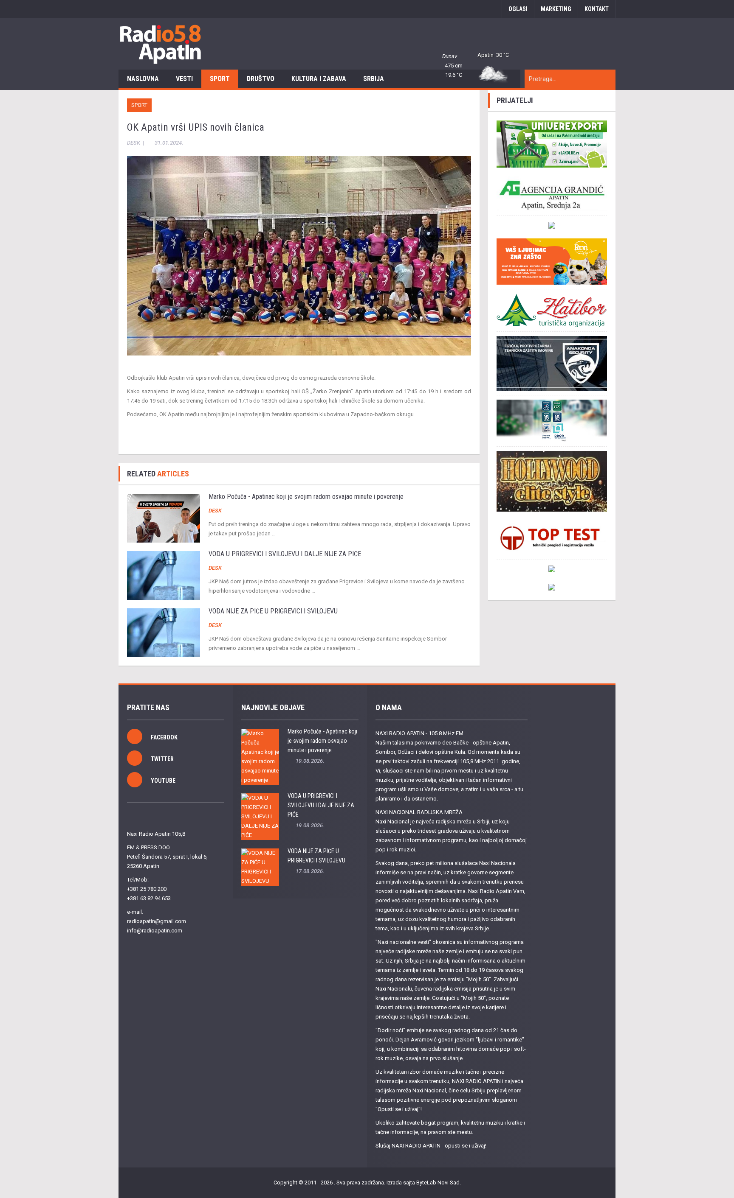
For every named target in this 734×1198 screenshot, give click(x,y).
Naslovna (143, 79)
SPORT (220, 79)
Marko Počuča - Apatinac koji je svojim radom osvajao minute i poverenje (306, 497)
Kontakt (596, 9)
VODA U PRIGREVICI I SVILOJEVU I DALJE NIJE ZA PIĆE (285, 554)
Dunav (449, 56)
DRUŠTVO (260, 79)
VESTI (184, 79)
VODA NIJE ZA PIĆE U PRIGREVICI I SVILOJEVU (273, 611)
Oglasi (518, 9)
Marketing (556, 9)
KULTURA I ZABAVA (318, 79)
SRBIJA (373, 79)
